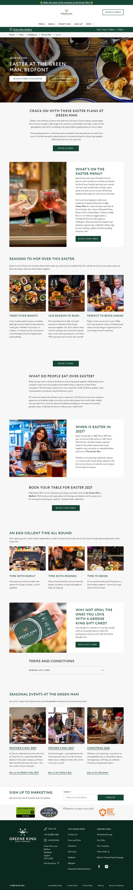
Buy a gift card (87, 644)
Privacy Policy (88, 885)
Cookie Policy (72, 885)
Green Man (46, 34)
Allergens (71, 863)
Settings (114, 462)
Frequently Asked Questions (79, 869)
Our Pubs (101, 840)
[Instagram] (106, 867)
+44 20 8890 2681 (51, 834)
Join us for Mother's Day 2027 (27, 725)
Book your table (88, 239)
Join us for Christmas (105, 725)
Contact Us (72, 834)
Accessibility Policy (55, 885)
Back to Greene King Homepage (110, 857)
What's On (64, 24)
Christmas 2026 (98, 748)
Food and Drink (74, 840)
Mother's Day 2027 (22, 748)
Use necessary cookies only (66, 470)
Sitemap (101, 885)
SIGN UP (110, 797)
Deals (51, 24)
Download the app (104, 834)
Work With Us (103, 851)
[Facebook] (99, 867)
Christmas (72, 846)
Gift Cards (72, 851)
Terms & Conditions (116, 885)
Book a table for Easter (27, 79)
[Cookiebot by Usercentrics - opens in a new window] (111, 417)
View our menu (62, 79)
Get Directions (50, 863)
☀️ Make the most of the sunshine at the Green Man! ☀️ (66, 2)
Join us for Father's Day (66, 725)
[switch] (52, 452)
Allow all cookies (104, 470)
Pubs (21, 34)
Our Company (103, 846)
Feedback (71, 857)
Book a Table (113, 12)
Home (12, 34)
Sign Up (78, 24)
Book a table (66, 148)
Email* (67, 792)
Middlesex (32, 34)
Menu (42, 24)
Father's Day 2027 (61, 748)
